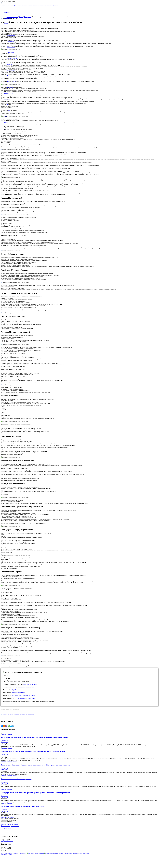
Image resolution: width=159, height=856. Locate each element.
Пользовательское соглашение (9, 824)
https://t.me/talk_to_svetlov (30, 684)
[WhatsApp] (9, 726)
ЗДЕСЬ (14, 690)
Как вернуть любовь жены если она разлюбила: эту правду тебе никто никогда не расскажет (34, 737)
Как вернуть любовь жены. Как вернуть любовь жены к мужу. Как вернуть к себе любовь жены (35, 765)
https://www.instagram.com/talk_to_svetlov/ (23, 695)
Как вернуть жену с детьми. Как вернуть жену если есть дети (22, 806)
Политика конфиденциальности (10, 826)
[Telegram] (13, 726)
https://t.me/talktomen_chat (27, 687)
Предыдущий (4, 817)
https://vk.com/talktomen (18, 692)
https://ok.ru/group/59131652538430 (25, 698)
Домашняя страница (12, 17)
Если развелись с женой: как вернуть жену (16, 779)
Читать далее (4, 742)
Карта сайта (7, 828)
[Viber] (6, 726)
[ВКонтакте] (2, 726)
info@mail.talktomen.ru (7, 841)
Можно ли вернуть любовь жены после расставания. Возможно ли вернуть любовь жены (33, 751)
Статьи (21, 17)
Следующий (11, 817)
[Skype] (11, 726)
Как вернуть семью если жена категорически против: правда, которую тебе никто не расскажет (35, 793)
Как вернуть (27, 17)
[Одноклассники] (4, 726)
